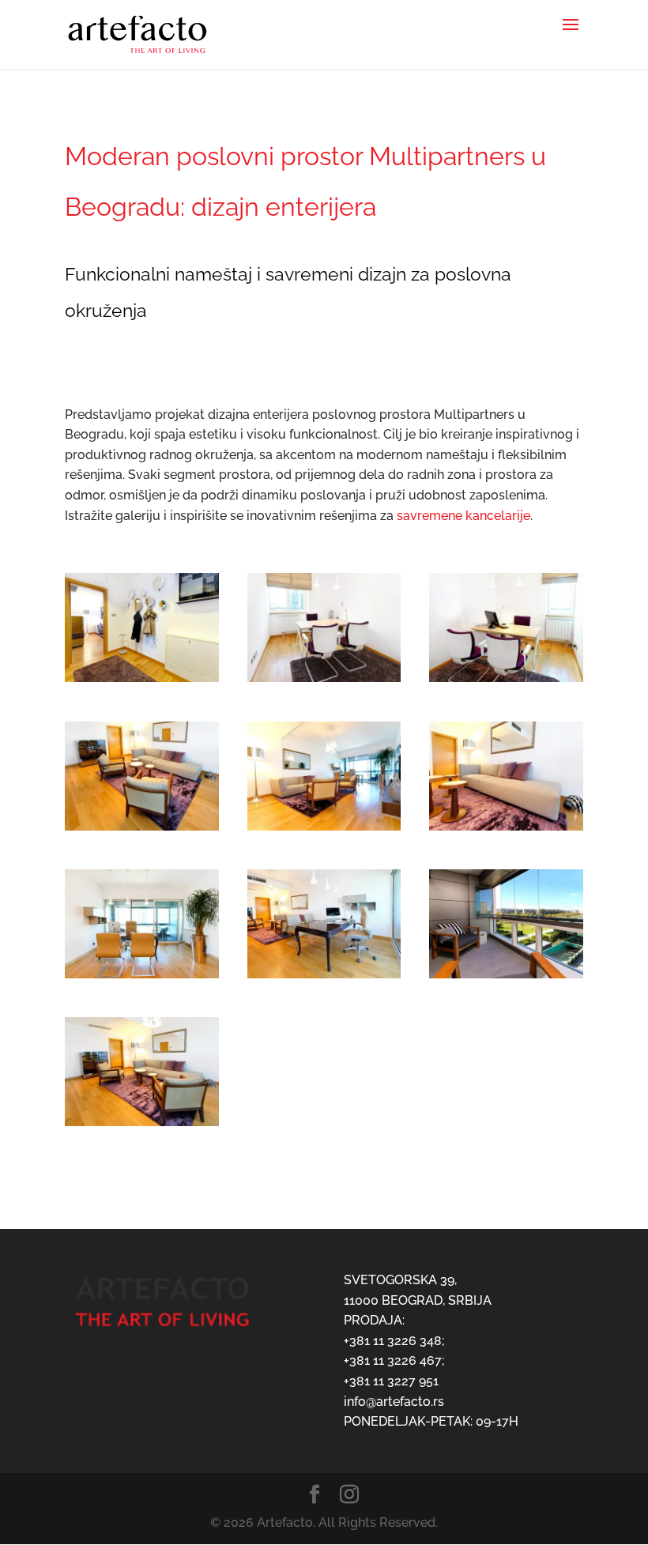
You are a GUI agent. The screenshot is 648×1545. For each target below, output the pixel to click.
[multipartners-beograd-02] (324, 681)
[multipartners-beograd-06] (506, 830)
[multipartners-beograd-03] (506, 681)
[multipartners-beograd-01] (142, 681)
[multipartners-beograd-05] (324, 830)
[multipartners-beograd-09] (506, 977)
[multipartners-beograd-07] (142, 977)
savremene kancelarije (463, 515)
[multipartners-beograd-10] (142, 1125)
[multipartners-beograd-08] (324, 977)
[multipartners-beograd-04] (142, 830)
